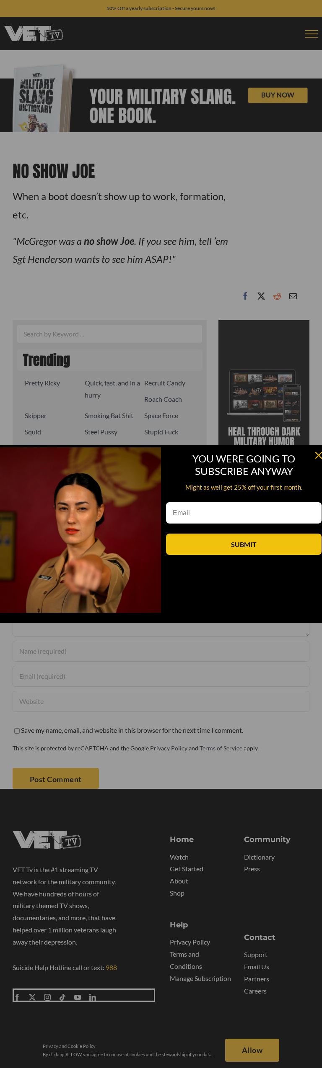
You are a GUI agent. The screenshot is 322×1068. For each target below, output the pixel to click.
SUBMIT (244, 544)
